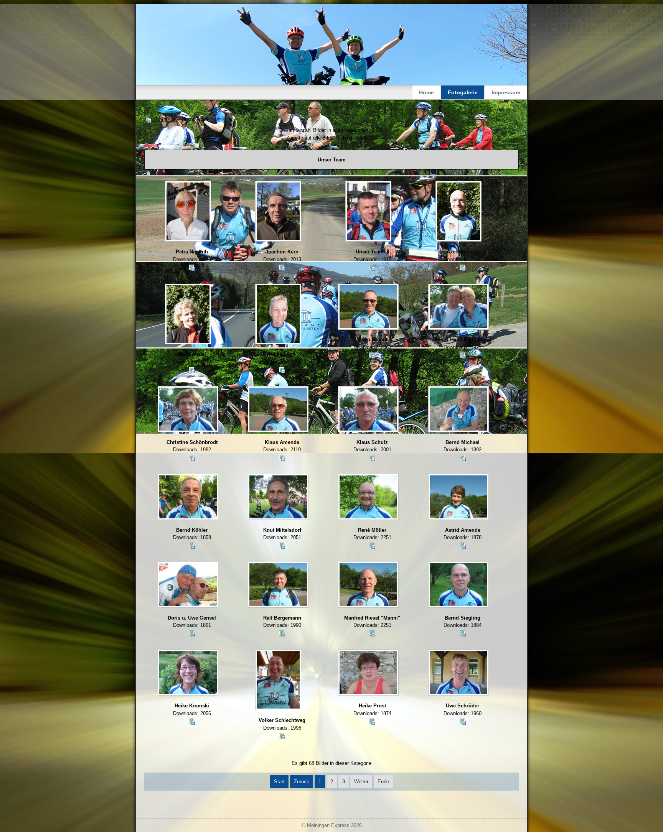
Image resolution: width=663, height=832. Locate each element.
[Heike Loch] (279, 315)
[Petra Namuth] (188, 212)
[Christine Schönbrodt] (188, 410)
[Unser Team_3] (369, 212)
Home (426, 92)
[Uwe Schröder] (459, 673)
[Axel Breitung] (459, 212)
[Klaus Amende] (279, 410)
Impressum (505, 92)
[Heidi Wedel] (188, 315)
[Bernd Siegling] (459, 585)
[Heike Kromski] (188, 673)
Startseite (165, 119)
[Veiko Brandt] (369, 307)
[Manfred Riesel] (369, 585)
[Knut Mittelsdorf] (279, 497)
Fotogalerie (463, 92)
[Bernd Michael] (459, 410)
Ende (383, 781)
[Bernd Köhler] (188, 497)
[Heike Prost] (369, 673)
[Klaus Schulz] (369, 410)
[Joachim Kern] (279, 212)
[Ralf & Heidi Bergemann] (459, 307)
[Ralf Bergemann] (279, 585)
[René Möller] (369, 497)
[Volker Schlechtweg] (279, 680)
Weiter (361, 781)
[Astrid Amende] (459, 497)
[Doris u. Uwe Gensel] (188, 585)
